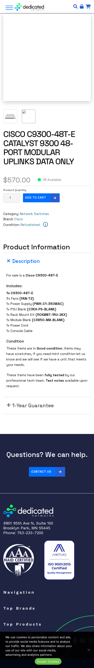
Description (26, 261)
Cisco (18, 219)
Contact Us (41, 472)
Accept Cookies (48, 661)
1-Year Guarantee (33, 405)
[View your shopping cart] (88, 6)
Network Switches (34, 214)
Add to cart (35, 197)
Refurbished (30, 225)
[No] (88, 650)
